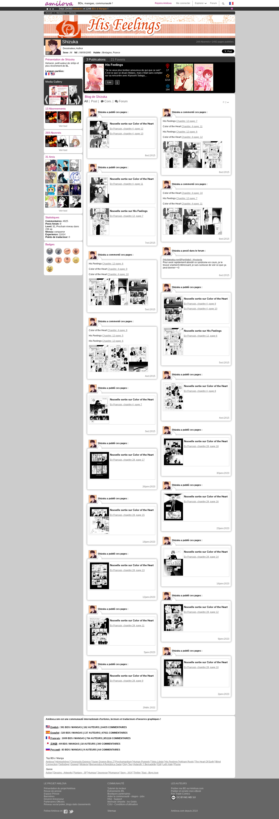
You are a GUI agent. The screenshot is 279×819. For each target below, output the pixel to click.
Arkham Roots (186, 761)
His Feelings (171, 761)
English (54, 727)
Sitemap (111, 811)
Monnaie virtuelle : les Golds (122, 801)
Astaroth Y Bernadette (144, 764)
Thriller (137, 772)
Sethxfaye (64, 764)
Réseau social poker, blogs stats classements (67, 804)
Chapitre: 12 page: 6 (186, 131)
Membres (61, 13)
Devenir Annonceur (54, 799)
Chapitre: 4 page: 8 (117, 330)
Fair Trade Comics (180, 793)
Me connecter (183, 3)
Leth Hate (168, 764)
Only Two (127, 764)
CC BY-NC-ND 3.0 (186, 797)
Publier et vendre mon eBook (186, 791)
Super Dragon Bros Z (103, 761)
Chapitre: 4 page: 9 (117, 269)
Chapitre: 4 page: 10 (192, 193)
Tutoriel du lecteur (116, 788)
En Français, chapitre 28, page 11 (127, 625)
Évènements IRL (116, 791)
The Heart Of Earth (204, 761)
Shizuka (72, 13)
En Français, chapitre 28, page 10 (201, 667)
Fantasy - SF (80, 772)
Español (54, 732)
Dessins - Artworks (63, 772)
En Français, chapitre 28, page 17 (127, 459)
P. (224, 102)
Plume (177, 764)
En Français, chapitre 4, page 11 (126, 184)
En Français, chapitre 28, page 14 (201, 556)
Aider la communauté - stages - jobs (125, 796)
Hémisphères (62, 761)
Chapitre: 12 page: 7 (186, 121)
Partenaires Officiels (54, 801)
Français (55, 738)
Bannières (49, 796)
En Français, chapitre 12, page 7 (126, 216)
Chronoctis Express (81, 761)
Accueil (49, 13)
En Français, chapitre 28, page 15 (127, 515)
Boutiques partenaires (118, 793)
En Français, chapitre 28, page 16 (201, 501)
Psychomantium (123, 761)
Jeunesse (103, 772)
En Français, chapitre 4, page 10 (200, 308)
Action (49, 772)
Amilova (50, 761)
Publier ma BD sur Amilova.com (187, 788)
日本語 (53, 743)
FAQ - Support (114, 799)
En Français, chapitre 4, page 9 (200, 303)
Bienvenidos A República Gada (105, 764)
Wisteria (84, 764)
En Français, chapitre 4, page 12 (126, 128)
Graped (74, 764)
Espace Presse (51, 793)
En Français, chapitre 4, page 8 (200, 391)
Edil (159, 764)
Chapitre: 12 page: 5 (112, 335)
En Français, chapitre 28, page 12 (201, 612)
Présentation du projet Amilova (59, 788)
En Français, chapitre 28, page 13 (127, 570)
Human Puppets (141, 761)
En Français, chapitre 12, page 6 (200, 336)
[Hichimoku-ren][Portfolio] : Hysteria (182, 259)
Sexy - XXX (126, 772)
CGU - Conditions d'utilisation (122, 804)
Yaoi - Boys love (150, 772)
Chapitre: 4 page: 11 (192, 126)
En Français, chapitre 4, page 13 (126, 133)
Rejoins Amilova (163, 3)
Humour (92, 772)
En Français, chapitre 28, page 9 (126, 680)
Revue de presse (52, 791)
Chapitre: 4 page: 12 (192, 137)
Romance (114, 772)
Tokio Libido (157, 761)
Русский (55, 749)
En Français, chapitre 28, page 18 (201, 446)
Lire (109, 82)
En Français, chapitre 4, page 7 (126, 404)
